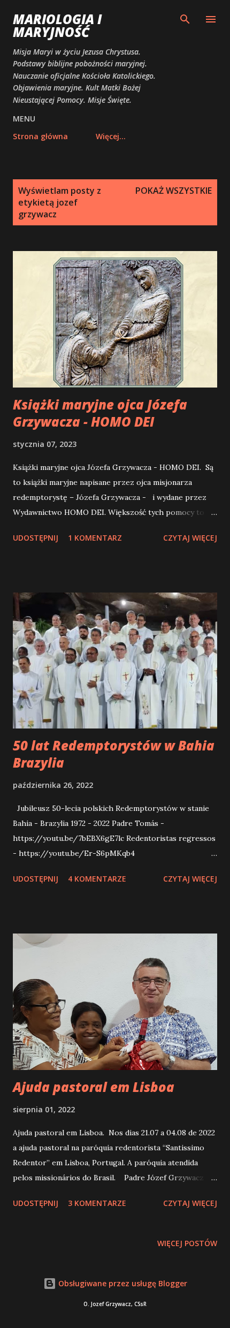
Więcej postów (187, 1243)
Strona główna (40, 136)
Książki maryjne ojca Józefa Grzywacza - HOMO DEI (100, 413)
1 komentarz (95, 538)
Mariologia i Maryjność (57, 25)
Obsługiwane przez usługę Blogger (121, 1283)
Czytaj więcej (190, 538)
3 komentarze (97, 1203)
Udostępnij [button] (35, 538)
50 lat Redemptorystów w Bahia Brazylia (113, 754)
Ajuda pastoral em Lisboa (93, 1087)
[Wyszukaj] (185, 19)
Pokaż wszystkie (173, 190)
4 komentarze (97, 879)
